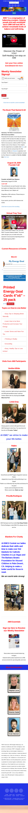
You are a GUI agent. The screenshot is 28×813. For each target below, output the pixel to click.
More (17, 795)
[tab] (14, 315)
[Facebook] (9, 5)
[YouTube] (18, 5)
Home (6, 794)
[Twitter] (12, 5)
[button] (14, 13)
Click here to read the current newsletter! (14, 102)
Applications (7, 795)
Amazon (15, 151)
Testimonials (19, 794)
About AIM (11, 794)
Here (21, 66)
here (23, 146)
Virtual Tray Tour (14, 213)
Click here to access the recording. (10, 206)
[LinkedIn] (15, 5)
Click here (6, 157)
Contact (22, 795)
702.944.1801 (20, 1)
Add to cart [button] (10, 303)
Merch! (14, 257)
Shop (13, 795)
